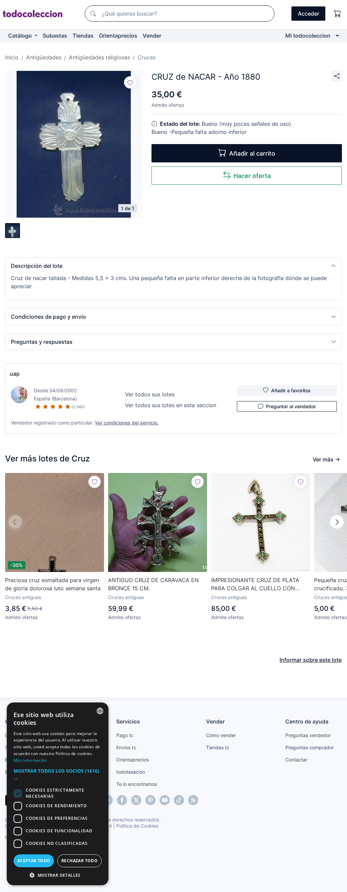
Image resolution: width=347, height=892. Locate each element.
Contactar (296, 759)
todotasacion (130, 772)
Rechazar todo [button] (79, 861)
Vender (152, 35)
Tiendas (83, 35)
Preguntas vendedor (308, 735)
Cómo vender (221, 735)
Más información (30, 760)
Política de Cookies (137, 826)
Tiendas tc (217, 747)
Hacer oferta (252, 175)
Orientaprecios (118, 35)
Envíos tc (126, 747)
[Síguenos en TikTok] (179, 800)
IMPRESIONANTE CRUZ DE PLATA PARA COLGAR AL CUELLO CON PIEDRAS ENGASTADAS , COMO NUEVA (255, 584)
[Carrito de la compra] (337, 13)
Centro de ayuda (306, 721)
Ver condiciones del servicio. (127, 422)
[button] (173, 266)
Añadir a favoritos (291, 390)
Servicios (128, 721)
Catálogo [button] (20, 35)
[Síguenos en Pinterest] (150, 800)
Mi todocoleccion (307, 35)
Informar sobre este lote (311, 659)
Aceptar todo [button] (33, 861)
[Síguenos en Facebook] (122, 800)
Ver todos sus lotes (150, 394)
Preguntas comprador (309, 747)
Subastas (55, 35)
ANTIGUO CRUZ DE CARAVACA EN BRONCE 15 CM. (153, 584)
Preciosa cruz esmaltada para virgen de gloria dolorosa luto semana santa (53, 584)
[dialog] (57, 793)
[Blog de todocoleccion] (193, 800)
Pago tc (125, 735)
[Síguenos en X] (136, 800)
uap (15, 373)
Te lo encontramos (136, 784)
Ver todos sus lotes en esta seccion (170, 405)
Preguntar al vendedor (291, 406)
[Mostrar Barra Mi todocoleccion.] (337, 35)
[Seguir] (130, 82)
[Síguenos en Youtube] (165, 800)
